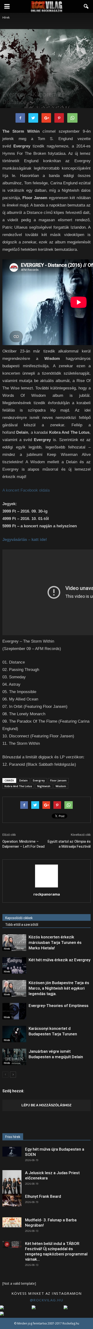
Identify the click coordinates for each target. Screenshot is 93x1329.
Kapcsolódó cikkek (19, 918)
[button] (86, 6)
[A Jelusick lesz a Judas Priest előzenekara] (11, 1182)
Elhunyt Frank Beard (43, 1196)
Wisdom (61, 786)
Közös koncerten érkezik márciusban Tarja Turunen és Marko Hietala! (55, 942)
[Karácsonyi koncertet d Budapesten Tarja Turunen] (14, 1034)
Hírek (7, 86)
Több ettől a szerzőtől (21, 924)
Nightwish (43, 786)
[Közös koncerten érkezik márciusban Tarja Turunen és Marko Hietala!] (14, 942)
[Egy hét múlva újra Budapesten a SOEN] (11, 1152)
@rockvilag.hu (46, 1300)
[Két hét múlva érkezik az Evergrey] (14, 965)
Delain (23, 780)
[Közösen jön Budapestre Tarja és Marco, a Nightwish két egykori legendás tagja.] (14, 988)
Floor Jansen (58, 780)
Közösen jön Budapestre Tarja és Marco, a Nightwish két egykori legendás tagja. (59, 988)
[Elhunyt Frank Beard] (11, 1200)
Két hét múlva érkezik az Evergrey (59, 959)
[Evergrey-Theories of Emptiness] (14, 1011)
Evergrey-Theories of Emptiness (58, 1005)
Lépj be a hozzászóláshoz (46, 1105)
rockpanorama (46, 894)
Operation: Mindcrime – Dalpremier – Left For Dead (23, 844)
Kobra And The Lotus (18, 786)
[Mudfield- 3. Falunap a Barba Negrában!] (11, 1222)
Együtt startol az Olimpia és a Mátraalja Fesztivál (69, 844)
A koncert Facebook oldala (26, 490)
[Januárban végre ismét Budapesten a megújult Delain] (14, 1057)
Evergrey (39, 780)
